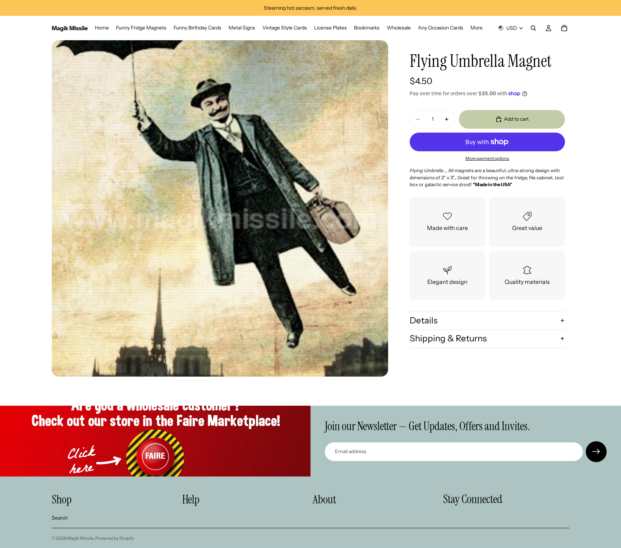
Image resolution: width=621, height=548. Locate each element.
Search (60, 518)
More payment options (487, 158)
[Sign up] (596, 451)
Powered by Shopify (114, 538)
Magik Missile (80, 538)
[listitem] (476, 28)
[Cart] (564, 28)
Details (423, 320)
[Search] (533, 28)
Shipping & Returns (448, 338)
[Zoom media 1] (220, 208)
